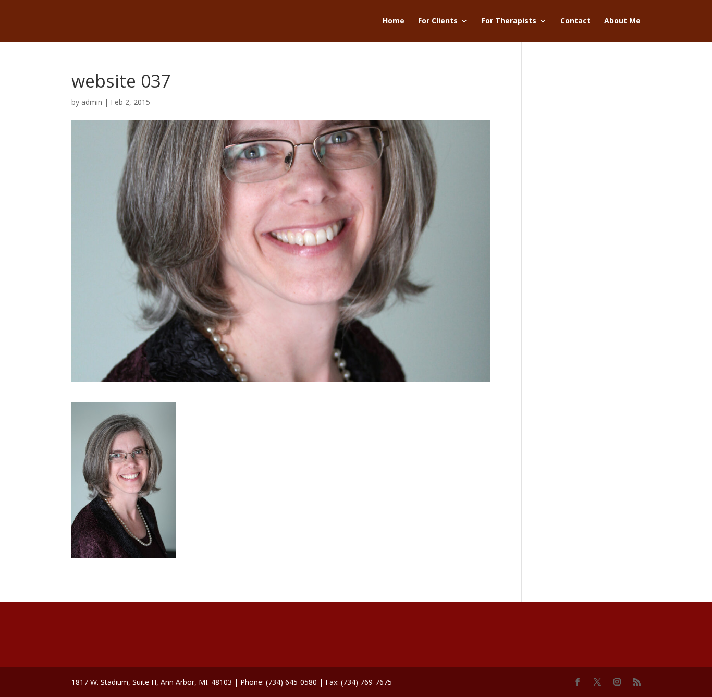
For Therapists (509, 21)
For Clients (438, 21)
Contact (575, 21)
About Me (622, 21)
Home (393, 21)
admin (91, 102)
